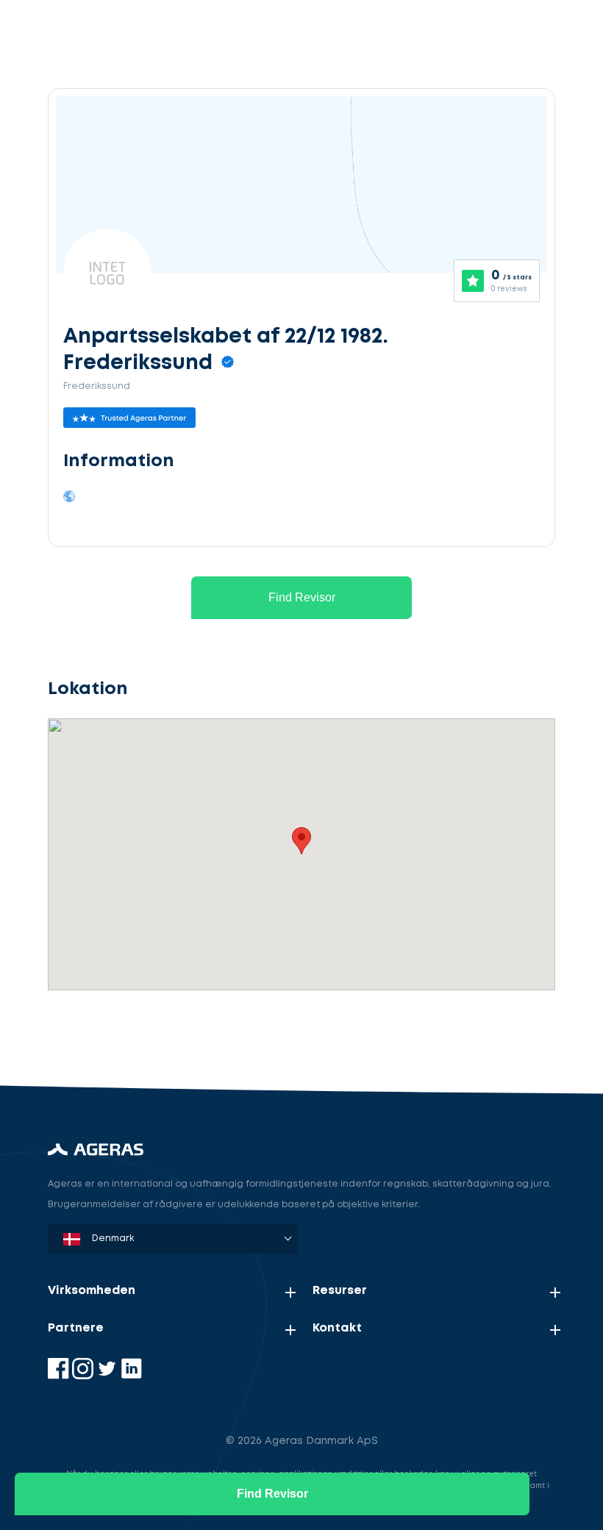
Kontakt (337, 1328)
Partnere (76, 1328)
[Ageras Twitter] (108, 1375)
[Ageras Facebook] (60, 1375)
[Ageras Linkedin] (131, 1375)
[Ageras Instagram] (84, 1375)
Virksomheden (91, 1290)
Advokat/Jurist (128, 1033)
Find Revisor (301, 597)
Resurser (340, 1290)
